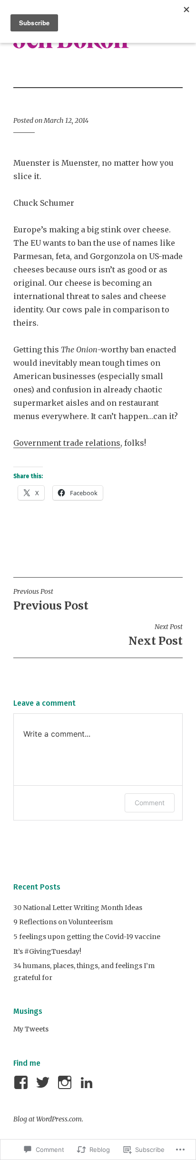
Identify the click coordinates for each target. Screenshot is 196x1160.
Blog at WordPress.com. (48, 1119)
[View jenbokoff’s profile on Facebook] (22, 1082)
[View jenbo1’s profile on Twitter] (44, 1082)
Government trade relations (66, 443)
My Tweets (31, 1029)
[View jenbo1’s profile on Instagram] (66, 1082)
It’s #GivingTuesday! (47, 951)
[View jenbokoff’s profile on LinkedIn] (88, 1082)
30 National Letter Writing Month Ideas (77, 907)
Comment (150, 803)
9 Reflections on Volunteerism (63, 922)
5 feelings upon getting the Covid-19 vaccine (86, 936)
